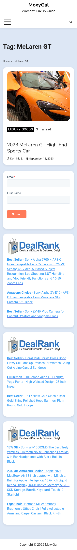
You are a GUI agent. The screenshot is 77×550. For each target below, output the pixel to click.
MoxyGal (38, 5)
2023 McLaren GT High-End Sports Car (37, 148)
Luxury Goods (20, 129)
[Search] (71, 22)
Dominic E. (16, 158)
